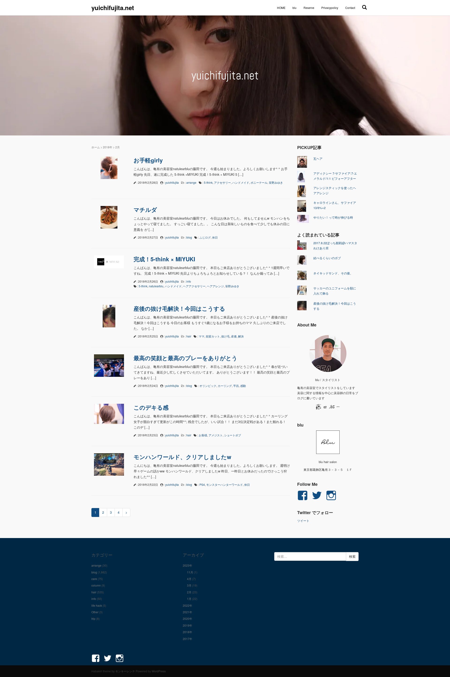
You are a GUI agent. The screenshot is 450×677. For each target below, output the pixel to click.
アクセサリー (222, 182)
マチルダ (145, 209)
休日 (215, 237)
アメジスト (216, 435)
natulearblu (156, 286)
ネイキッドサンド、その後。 (333, 273)
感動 (243, 386)
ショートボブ (232, 435)
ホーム (95, 147)
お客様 (203, 435)
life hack (96, 605)
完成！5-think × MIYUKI (164, 259)
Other (94, 612)
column (96, 585)
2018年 (107, 147)
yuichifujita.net (112, 7)
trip (93, 619)
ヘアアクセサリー (194, 286)
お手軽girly (148, 160)
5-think (208, 182)
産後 (234, 336)
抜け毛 (225, 336)
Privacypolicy (329, 8)
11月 (190, 572)
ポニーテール (259, 182)
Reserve (309, 8)
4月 (189, 579)
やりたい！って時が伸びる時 (333, 217)
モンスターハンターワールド (224, 484)
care (94, 579)
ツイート (303, 520)
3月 (189, 585)
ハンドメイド (240, 182)
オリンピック (207, 386)
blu (294, 8)
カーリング (225, 386)
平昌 (236, 386)
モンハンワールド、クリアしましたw (182, 457)
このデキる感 (151, 407)
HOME (281, 8)
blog (189, 237)
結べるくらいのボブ (327, 258)
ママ (201, 336)
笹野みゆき (276, 182)
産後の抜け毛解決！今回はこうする (179, 308)
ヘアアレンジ (215, 286)
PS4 (202, 484)
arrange (191, 182)
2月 (189, 592)
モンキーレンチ (125, 671)
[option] (225, 75)
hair (188, 336)
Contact (350, 8)
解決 (241, 336)
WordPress (159, 671)
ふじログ (205, 237)
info (188, 281)
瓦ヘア (317, 158)
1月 (189, 599)
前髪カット (213, 336)
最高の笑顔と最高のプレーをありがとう (185, 358)
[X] (364, 7)
